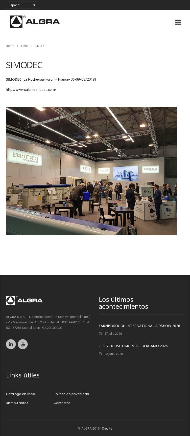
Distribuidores (17, 403)
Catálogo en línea (20, 394)
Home (10, 46)
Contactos (62, 403)
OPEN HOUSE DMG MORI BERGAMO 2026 (133, 345)
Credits (107, 428)
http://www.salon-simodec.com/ (31, 90)
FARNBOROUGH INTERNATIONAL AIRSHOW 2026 (139, 325)
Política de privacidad (71, 394)
